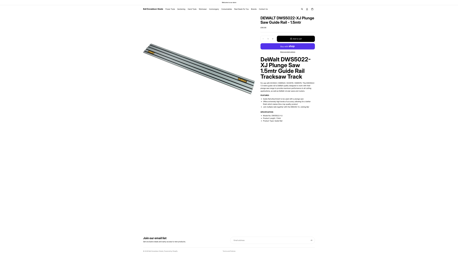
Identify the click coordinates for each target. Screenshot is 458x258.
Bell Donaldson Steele (156, 251)
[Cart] (312, 9)
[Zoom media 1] (199, 69)
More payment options (287, 52)
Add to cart (297, 39)
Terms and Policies (229, 251)
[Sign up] (311, 240)
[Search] (302, 9)
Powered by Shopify (171, 251)
